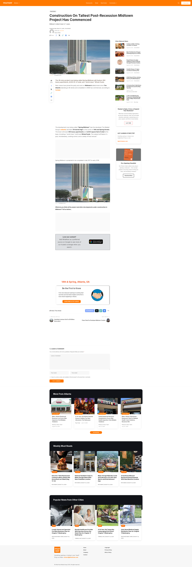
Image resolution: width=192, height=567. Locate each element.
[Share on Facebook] (56, 35)
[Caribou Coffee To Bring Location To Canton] (119, 46)
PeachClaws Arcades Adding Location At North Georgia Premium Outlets (133, 61)
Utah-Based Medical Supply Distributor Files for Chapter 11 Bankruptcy (130, 531)
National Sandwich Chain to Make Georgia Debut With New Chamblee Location (83, 477)
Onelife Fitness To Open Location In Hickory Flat (133, 69)
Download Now (128, 175)
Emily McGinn (136, 47)
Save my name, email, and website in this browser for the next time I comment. (70, 377)
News (53, 525)
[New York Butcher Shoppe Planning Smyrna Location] (119, 54)
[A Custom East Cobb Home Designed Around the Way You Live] (119, 87)
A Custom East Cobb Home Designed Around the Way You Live (134, 87)
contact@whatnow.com (71, 557)
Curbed (57, 90)
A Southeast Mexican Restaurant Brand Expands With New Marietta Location (130, 477)
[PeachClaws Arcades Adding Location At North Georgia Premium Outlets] (119, 62)
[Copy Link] (62, 35)
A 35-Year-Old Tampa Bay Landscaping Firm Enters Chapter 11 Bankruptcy (106, 531)
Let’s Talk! (128, 123)
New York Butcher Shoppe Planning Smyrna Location (134, 52)
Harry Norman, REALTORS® (132, 91)
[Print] (65, 35)
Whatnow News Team (57, 424)
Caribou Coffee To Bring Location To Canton (133, 44)
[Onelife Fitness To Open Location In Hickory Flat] (119, 71)
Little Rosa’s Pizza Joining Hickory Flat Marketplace (134, 78)
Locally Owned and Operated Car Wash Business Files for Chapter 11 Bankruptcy (61, 531)
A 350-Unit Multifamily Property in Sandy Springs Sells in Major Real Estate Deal (133, 98)
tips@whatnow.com (123, 141)
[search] (178, 3)
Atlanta (54, 471)
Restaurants (89, 3)
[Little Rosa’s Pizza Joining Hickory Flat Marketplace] (119, 79)
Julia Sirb (62, 30)
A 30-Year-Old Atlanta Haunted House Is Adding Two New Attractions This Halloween (84, 418)
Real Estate (104, 3)
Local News (56, 413)
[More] (69, 35)
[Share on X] (59, 35)
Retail (96, 3)
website (63, 129)
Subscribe (185, 3)
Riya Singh (136, 102)
